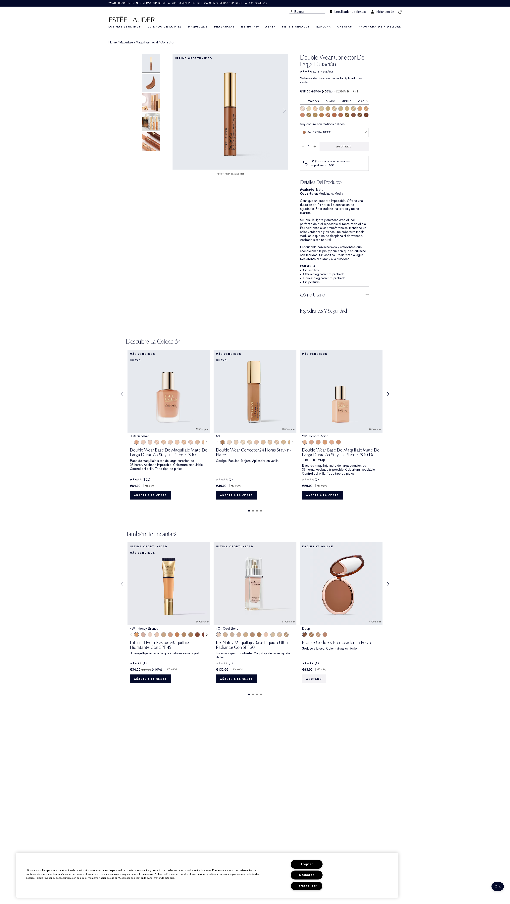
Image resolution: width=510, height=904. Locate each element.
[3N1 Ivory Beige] (318, 442)
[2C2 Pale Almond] (311, 442)
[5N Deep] (308, 115)
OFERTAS (344, 26)
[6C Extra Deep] (340, 115)
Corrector (167, 42)
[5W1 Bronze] (177, 634)
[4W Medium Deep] (366, 108)
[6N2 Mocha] (190, 634)
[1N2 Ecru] (197, 442)
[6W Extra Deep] (328, 115)
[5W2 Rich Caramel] (183, 634)
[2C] (256, 442)
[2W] (270, 442)
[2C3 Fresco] (156, 634)
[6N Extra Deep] (347, 115)
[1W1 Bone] (183, 442)
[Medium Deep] (311, 634)
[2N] (263, 442)
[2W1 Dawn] (225, 634)
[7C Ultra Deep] (353, 115)
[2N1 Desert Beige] (304, 442)
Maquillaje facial (147, 42)
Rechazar (306, 875)
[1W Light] (340, 108)
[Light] (318, 634)
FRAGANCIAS (224, 26)
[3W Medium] (347, 108)
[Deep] (304, 634)
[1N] (242, 442)
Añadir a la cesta (150, 495)
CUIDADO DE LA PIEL (164, 26)
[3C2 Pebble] (331, 442)
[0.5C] (229, 442)
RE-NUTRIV (250, 26)
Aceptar (306, 864)
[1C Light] (321, 108)
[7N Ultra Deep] (359, 115)
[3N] (283, 442)
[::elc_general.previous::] (132, 442)
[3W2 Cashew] (163, 634)
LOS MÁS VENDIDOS (124, 26)
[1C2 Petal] (190, 442)
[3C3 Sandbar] (136, 442)
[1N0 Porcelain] (156, 442)
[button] (497, 886)
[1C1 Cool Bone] (170, 442)
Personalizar (306, 886)
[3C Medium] (328, 108)
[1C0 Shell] (150, 442)
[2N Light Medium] (315, 108)
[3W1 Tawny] (325, 442)
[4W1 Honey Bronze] (136, 634)
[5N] (222, 442)
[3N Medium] (359, 108)
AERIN (270, 26)
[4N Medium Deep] (315, 115)
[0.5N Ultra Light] (302, 108)
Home (112, 42)
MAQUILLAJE (198, 26)
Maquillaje (126, 42)
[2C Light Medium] (334, 108)
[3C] (276, 442)
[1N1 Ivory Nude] (177, 442)
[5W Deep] (321, 115)
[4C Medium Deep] (302, 115)
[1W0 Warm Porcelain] (163, 442)
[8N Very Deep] (366, 115)
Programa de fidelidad (380, 26)
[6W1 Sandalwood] (197, 634)
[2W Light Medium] (353, 108)
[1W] (249, 442)
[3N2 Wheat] (170, 634)
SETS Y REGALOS (296, 26)
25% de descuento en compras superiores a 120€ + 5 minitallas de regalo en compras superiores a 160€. (187, 3)
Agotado (344, 146)
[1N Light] (308, 108)
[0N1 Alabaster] (143, 442)
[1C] (236, 442)
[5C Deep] (334, 115)
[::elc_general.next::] (206, 442)
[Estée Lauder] (131, 19)
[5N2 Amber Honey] (259, 634)
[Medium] (325, 634)
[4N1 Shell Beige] (338, 442)
